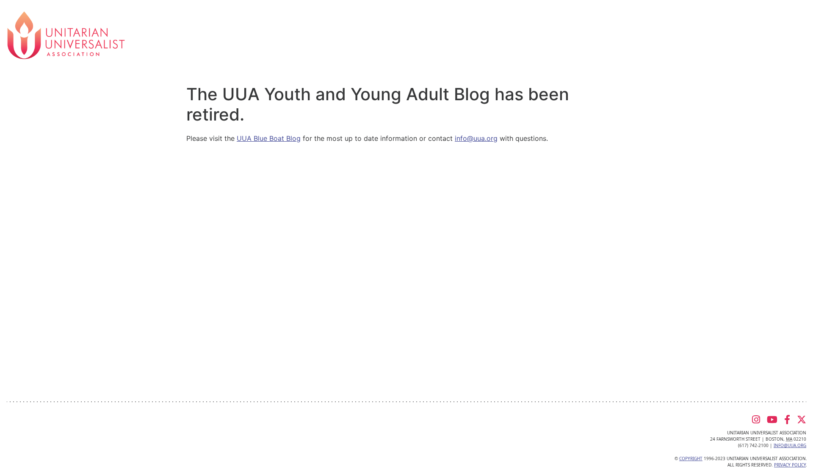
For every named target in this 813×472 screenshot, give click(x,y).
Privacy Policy (790, 465)
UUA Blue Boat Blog (269, 138)
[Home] (66, 34)
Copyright (690, 458)
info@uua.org (476, 138)
